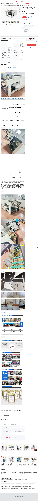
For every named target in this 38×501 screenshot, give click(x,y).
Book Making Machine (3, 472)
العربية (27, 495)
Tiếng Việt (18, 496)
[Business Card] (36, 41)
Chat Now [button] (30, 17)
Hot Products (3, 494)
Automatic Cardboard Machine (23, 488)
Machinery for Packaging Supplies (11, 5)
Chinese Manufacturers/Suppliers (12, 494)
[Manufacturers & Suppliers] (19, 1)
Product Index (34, 494)
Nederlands (25, 495)
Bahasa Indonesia (21, 496)
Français (13, 495)
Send (7, 437)
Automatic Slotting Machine (27, 5)
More (1, 491)
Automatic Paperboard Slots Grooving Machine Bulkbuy (27, 490)
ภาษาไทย (35, 495)
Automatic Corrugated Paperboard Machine (6, 490)
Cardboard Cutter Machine (16, 490)
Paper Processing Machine (13, 472)
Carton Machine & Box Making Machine (19, 5)
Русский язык (16, 495)
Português (11, 495)
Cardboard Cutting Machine (32, 488)
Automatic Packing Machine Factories (5, 486)
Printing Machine (30, 473)
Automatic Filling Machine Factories (26, 486)
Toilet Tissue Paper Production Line (5, 473)
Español (8, 495)
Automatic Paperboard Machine (15, 488)
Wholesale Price (22, 494)
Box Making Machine (12, 473)
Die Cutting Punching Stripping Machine (32, 472)
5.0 (29, 39)
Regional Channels (30, 494)
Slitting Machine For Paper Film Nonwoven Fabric (24, 472)
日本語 (31, 495)
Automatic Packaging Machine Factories (16, 486)
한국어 (29, 495)
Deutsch (22, 495)
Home (1, 5)
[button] (22, 40)
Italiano (19, 495)
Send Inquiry (24, 17)
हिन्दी (33, 495)
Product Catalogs (11, 470)
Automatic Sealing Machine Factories (5, 488)
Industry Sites (26, 494)
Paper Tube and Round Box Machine (23, 473)
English (6, 495)
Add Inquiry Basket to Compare (11, 24)
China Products (6, 494)
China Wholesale (18, 494)
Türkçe (15, 496)
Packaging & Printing (5, 5)
